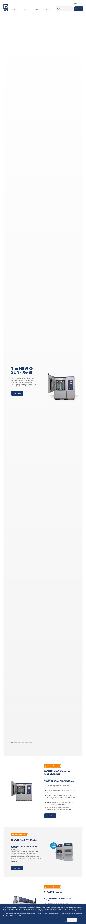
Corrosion (27, 10)
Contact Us (78, 9)
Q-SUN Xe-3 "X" (15, 850)
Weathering (15, 10)
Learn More (17, 393)
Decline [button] (71, 920)
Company (48, 10)
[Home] (6, 9)
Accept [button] (61, 920)
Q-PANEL (37, 10)
